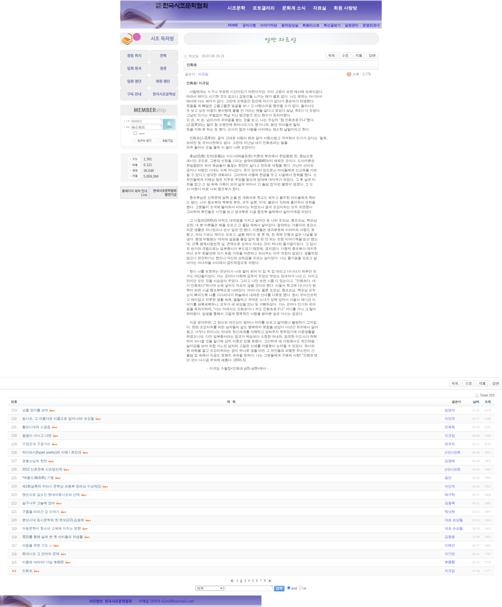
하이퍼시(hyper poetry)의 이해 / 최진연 (51, 452)
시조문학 (236, 7)
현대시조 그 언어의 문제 (40, 554)
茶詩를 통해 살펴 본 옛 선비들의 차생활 (52, 537)
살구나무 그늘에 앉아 (38, 503)
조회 (488, 402)
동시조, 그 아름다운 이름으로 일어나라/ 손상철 (58, 419)
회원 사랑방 (345, 7)
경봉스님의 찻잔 (34, 461)
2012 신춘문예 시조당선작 (42, 469)
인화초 (27, 571)
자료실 (319, 7)
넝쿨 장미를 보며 (35, 410)
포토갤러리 (264, 7)
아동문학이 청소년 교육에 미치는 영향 (51, 528)
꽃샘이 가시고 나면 (37, 436)
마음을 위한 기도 (35, 545)
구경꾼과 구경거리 (36, 444)
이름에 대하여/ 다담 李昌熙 (43, 562)
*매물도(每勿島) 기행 (38, 478)
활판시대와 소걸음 (36, 427)
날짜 (476, 402)
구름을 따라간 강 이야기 (40, 512)
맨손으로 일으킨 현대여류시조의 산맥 (51, 495)
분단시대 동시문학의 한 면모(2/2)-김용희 (53, 520)
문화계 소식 (294, 7)
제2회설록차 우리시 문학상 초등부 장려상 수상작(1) (61, 486)
